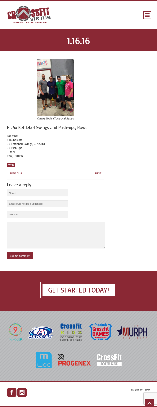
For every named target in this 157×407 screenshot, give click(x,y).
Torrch (146, 389)
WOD (11, 165)
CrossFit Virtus (29, 15)
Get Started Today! (78, 290)
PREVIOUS (14, 173)
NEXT (99, 173)
